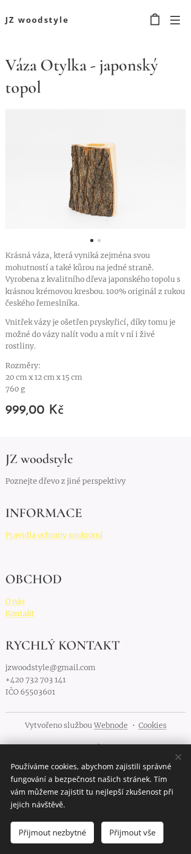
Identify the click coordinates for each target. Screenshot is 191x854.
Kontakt (19, 613)
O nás (15, 601)
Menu (175, 19)
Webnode (111, 725)
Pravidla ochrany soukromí (54, 535)
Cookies (152, 725)
